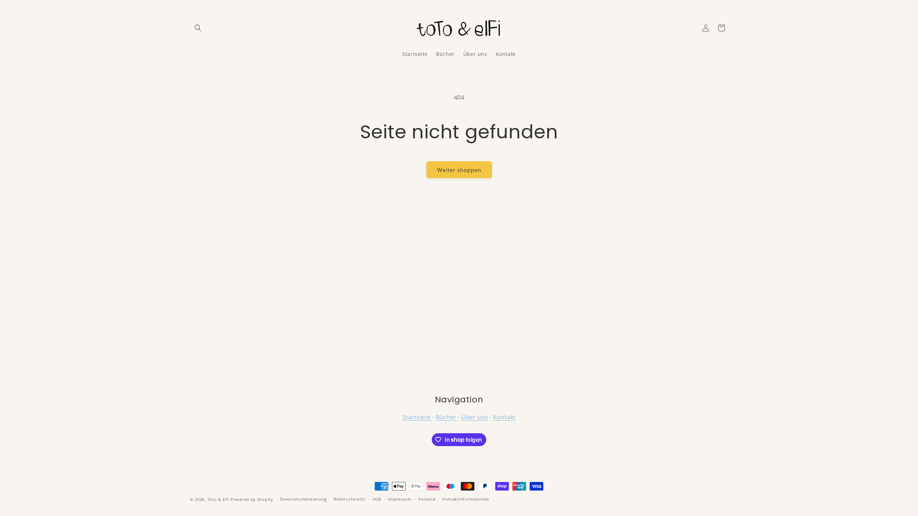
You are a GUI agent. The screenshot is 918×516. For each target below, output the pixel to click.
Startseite (417, 417)
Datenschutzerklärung (303, 499)
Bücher (447, 417)
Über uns (474, 417)
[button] (198, 28)
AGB (377, 499)
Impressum (399, 499)
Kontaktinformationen (466, 499)
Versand (426, 499)
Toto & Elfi (218, 499)
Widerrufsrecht (349, 499)
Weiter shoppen (459, 169)
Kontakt (504, 417)
